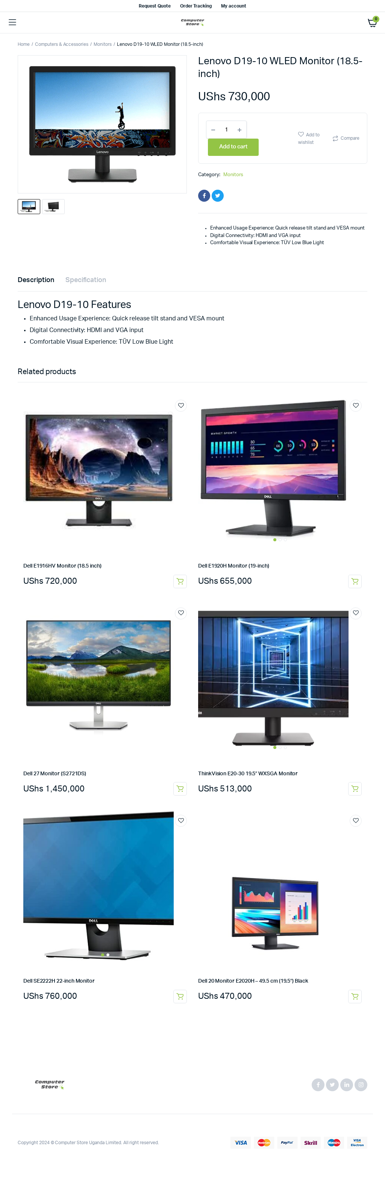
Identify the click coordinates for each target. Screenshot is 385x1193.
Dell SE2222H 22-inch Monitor (59, 981)
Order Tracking (196, 6)
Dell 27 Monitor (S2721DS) (54, 773)
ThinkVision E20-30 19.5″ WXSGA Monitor (248, 773)
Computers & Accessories (61, 44)
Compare (350, 138)
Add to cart (180, 581)
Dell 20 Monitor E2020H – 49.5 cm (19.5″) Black (253, 981)
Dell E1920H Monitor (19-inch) (233, 566)
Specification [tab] (85, 280)
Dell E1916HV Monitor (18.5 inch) (62, 566)
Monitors (103, 44)
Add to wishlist (309, 139)
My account (233, 6)
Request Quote (155, 6)
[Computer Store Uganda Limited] (192, 23)
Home (24, 44)
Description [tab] (36, 280)
